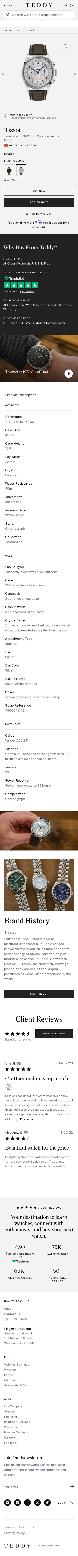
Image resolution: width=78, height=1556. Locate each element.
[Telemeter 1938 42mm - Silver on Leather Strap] (21, 171)
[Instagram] (27, 1502)
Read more (27, 1119)
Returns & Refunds (17, 1422)
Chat (7, 1308)
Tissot (30, 30)
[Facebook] (17, 1502)
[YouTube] (7, 1502)
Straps (9, 1375)
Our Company (13, 1406)
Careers (10, 1437)
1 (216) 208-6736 (15, 1319)
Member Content (16, 1432)
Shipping (10, 1411)
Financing (10, 1416)
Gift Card (10, 1380)
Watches (10, 1369)
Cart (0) (68, 5)
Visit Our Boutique (16, 1364)
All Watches (12, 30)
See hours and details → (20, 1333)
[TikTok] (47, 1502)
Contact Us (12, 1313)
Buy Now (38, 191)
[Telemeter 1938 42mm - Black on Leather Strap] (9, 171)
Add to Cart (39, 202)
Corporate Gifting (16, 1385)
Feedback (10, 1442)
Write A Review (54, 1033)
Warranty (10, 1427)
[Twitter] (37, 1502)
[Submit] (72, 1486)
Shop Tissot (39, 994)
